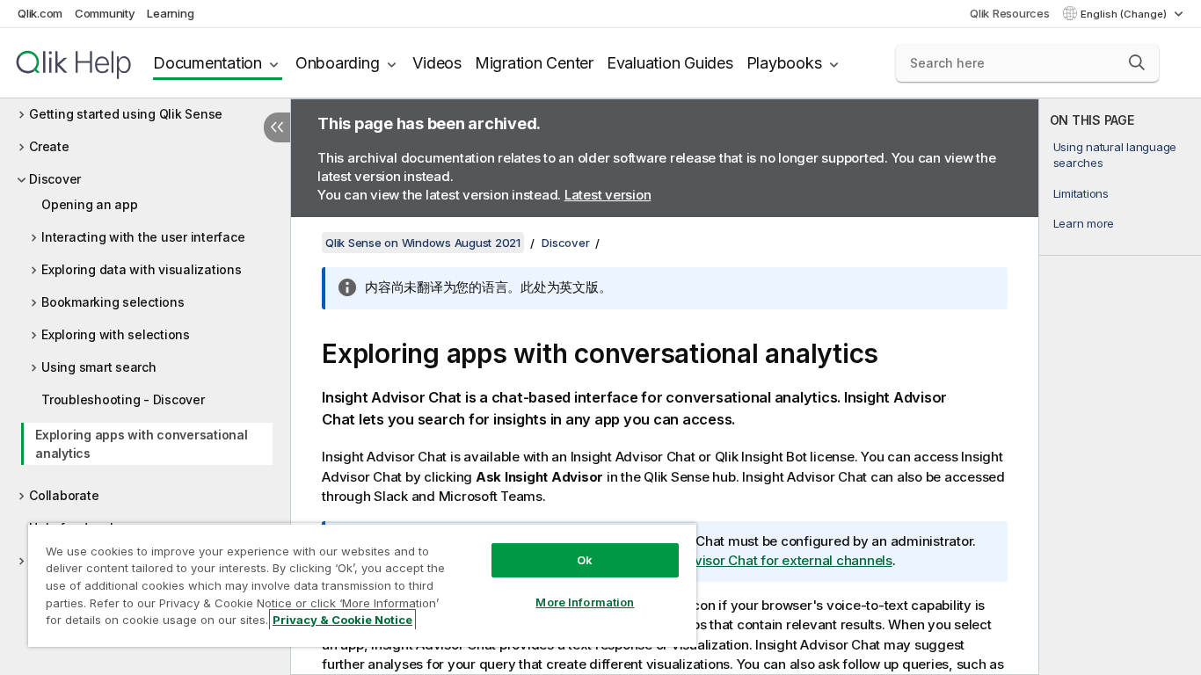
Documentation (207, 63)
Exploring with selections (115, 334)
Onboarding (337, 63)
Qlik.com (40, 13)
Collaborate (63, 495)
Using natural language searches (1115, 155)
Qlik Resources (1010, 13)
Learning (170, 13)
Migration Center (534, 63)
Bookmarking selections (113, 301)
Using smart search (98, 366)
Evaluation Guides (670, 63)
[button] (1137, 62)
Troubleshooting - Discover (123, 399)
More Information (584, 602)
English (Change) (1125, 14)
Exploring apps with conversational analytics (141, 444)
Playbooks (784, 63)
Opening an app (89, 204)
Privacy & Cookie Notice (342, 620)
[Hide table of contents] (277, 127)
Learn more (1084, 223)
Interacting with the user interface (142, 236)
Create (49, 146)
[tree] (145, 316)
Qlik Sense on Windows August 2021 (422, 243)
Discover (55, 178)
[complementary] (1120, 386)
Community (105, 13)
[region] (362, 585)
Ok (585, 560)
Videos (437, 63)
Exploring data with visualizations (141, 269)
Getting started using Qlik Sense (125, 113)
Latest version (607, 194)
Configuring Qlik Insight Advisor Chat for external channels (710, 560)
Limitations (1081, 193)
